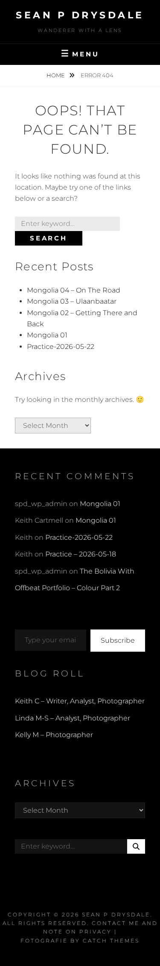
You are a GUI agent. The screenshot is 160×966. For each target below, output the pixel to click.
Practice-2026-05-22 (60, 346)
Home (56, 75)
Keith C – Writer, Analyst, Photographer (80, 701)
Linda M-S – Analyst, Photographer (72, 718)
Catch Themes (111, 940)
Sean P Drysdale (80, 15)
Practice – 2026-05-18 (80, 554)
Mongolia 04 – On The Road (73, 290)
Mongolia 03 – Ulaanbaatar (71, 301)
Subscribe (118, 640)
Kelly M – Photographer (54, 735)
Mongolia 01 (47, 335)
